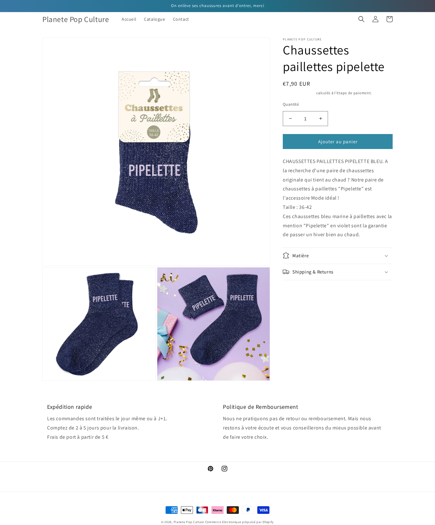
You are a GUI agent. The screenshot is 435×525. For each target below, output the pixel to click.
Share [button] (296, 289)
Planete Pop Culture (189, 522)
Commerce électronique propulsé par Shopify (239, 522)
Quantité (291, 104)
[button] (361, 19)
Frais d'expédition (299, 92)
